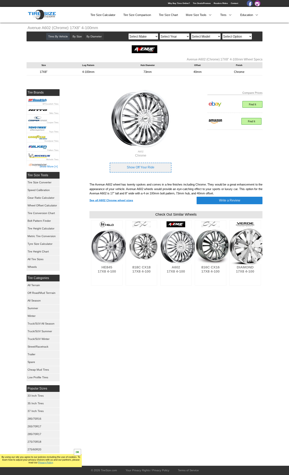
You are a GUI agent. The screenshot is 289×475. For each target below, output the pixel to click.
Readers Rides (221, 3)
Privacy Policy (45, 462)
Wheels (32, 266)
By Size (77, 36)
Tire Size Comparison (137, 15)
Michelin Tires (52, 159)
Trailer (31, 354)
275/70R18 (34, 441)
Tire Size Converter (40, 182)
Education (247, 15)
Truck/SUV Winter (39, 338)
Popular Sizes (37, 388)
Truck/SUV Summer (40, 331)
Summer (33, 308)
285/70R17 (34, 434)
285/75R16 (34, 418)
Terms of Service (188, 470)
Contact (234, 3)
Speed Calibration (39, 190)
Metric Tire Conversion (42, 236)
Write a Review (229, 200)
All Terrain (34, 285)
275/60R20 (34, 449)
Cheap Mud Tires (38, 369)
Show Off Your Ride (140, 167)
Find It (252, 104)
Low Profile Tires (38, 377)
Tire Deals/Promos (202, 3)
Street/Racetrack (38, 346)
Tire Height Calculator (41, 228)
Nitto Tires (53, 113)
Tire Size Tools (38, 175)
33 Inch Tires (36, 395)
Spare (31, 362)
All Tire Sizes (35, 259)
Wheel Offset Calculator (42, 205)
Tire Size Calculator (102, 15)
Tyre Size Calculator (40, 243)
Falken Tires (52, 150)
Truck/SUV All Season (41, 323)
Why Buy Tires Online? (179, 3)
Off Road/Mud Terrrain (41, 292)
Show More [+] (49, 166)
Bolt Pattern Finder (39, 220)
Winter (32, 315)
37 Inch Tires (36, 411)
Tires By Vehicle (58, 36)
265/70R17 (34, 426)
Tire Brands (36, 92)
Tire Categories (38, 278)
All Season (34, 300)
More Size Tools (196, 15)
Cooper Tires (52, 122)
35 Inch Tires (36, 403)
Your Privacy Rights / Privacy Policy (147, 470)
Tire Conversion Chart (41, 213)
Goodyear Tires (51, 141)
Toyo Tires (53, 132)
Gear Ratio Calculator (41, 197)
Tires (223, 15)
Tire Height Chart (38, 251)
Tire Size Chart (168, 15)
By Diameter (94, 36)
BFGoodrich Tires (50, 104)
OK (77, 452)
